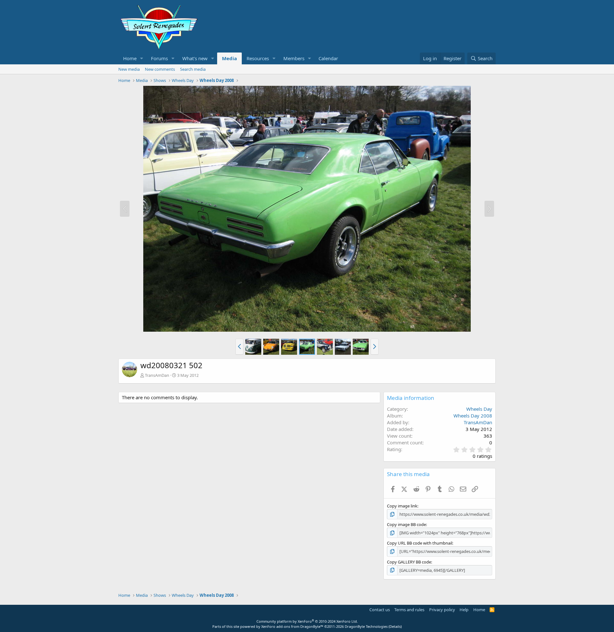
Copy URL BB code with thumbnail (419, 543)
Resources (258, 58)
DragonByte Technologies (366, 626)
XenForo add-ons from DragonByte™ (292, 626)
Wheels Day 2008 (472, 415)
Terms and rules (409, 609)
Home (130, 58)
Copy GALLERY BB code (409, 562)
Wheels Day (479, 409)
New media (129, 69)
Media (229, 58)
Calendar (328, 58)
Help (464, 609)
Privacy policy (442, 609)
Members (293, 58)
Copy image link (402, 506)
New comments (160, 69)
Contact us (379, 609)
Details (395, 626)
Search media (193, 69)
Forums (159, 58)
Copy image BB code (406, 524)
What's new (195, 58)
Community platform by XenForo (307, 621)
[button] (141, 58)
